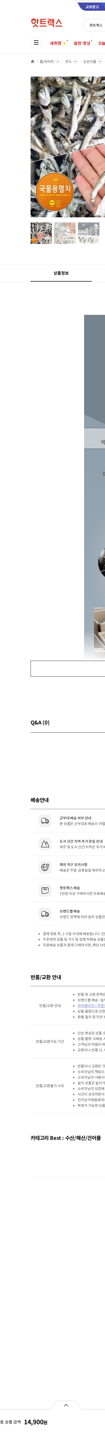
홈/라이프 (47, 61)
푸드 (68, 61)
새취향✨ (58, 43)
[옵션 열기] (66, 1404)
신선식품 (89, 61)
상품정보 (61, 273)
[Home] (33, 61)
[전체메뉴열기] (36, 42)
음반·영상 (82, 43)
